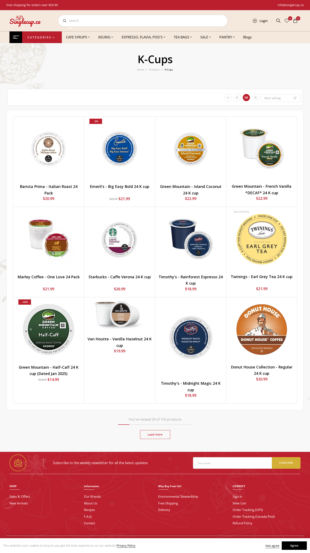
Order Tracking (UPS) (248, 510)
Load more (155, 434)
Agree (294, 545)
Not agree (272, 546)
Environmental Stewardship (178, 496)
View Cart (239, 503)
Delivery (164, 510)
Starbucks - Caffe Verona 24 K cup (120, 276)
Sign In (237, 496)
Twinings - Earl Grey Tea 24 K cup (261, 276)
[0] (295, 21)
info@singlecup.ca (291, 5)
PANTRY (225, 37)
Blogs (247, 37)
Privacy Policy (126, 546)
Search (64, 21)
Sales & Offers (19, 496)
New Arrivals (18, 503)
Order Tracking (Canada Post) (254, 516)
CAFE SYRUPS (76, 37)
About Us (90, 503)
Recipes (89, 510)
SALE (204, 37)
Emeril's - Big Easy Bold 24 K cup (119, 186)
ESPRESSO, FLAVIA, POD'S (142, 37)
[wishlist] (287, 21)
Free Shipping (168, 503)
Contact (89, 523)
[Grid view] (227, 97)
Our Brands (92, 496)
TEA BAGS (181, 37)
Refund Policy (242, 523)
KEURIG (104, 37)
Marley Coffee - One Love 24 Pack (49, 276)
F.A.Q (88, 516)
